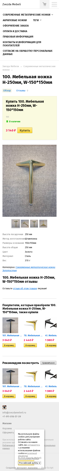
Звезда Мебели (10, 66)
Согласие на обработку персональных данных (27, 52)
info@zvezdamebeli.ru (14, 412)
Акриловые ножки (15, 20)
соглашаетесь (33, 445)
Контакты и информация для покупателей (22, 44)
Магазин (6, 423)
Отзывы (20, 90)
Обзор (7, 90)
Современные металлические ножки (26, 14)
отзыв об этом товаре (25, 288)
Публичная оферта (11, 445)
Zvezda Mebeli (33, 458)
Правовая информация (18, 36)
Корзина (7, 428)
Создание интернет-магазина (22, 467)
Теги (36, 20)
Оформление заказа (16, 25)
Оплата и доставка (15, 31)
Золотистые (9, 270)
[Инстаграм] (4, 408)
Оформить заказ (11, 432)
